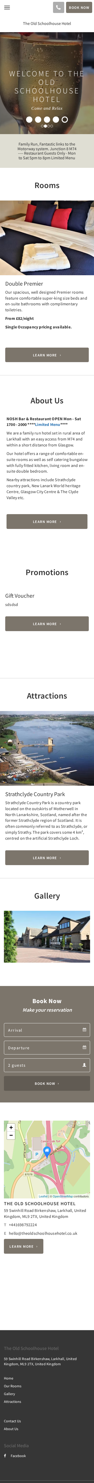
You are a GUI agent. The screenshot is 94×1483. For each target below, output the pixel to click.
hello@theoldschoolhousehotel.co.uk (43, 1233)
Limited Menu (47, 424)
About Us (11, 1428)
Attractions (12, 1401)
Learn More (45, 355)
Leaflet (43, 1196)
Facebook (18, 1455)
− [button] (11, 1135)
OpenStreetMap (63, 1196)
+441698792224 (23, 1224)
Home (8, 1378)
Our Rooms (12, 1386)
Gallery (9, 1393)
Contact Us (12, 1421)
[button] (7, 249)
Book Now (45, 1083)
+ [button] (11, 1127)
